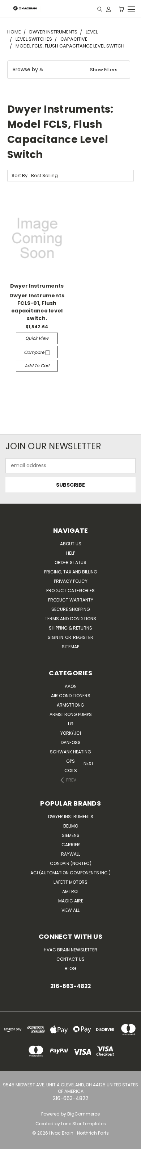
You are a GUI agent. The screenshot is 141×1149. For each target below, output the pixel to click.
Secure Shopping (70, 609)
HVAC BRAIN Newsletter (70, 950)
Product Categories (70, 590)
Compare (34, 352)
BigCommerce (83, 1114)
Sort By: (20, 175)
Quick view (36, 338)
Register (83, 637)
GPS (70, 761)
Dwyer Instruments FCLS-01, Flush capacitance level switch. (36, 307)
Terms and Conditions (70, 619)
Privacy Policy (70, 581)
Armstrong (70, 705)
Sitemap (70, 647)
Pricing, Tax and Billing (70, 572)
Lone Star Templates (83, 1124)
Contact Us (70, 959)
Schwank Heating (70, 752)
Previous (7, 1142)
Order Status (70, 562)
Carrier (70, 845)
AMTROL (70, 891)
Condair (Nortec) (70, 863)
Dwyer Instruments (70, 817)
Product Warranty (70, 600)
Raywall (70, 854)
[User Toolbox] (108, 9)
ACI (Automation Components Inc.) (70, 873)
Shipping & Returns (70, 628)
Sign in (56, 637)
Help (70, 553)
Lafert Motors (70, 882)
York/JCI (70, 733)
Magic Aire (70, 901)
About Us (70, 544)
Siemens (71, 835)
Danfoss (71, 742)
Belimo (70, 826)
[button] (68, 69)
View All (70, 910)
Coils (70, 770)
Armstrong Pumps (71, 714)
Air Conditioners (70, 696)
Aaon (71, 686)
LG (70, 724)
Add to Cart (37, 365)
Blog (70, 968)
